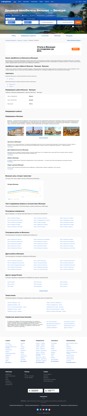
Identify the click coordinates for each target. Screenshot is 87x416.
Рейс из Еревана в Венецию (14, 269)
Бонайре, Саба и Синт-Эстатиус (11, 347)
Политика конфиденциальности (32, 405)
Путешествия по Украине (50, 379)
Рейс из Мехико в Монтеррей (14, 222)
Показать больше (43, 290)
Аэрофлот (68, 346)
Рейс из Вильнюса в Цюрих (40, 241)
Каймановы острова (10, 353)
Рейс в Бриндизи (38, 286)
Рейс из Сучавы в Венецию (40, 262)
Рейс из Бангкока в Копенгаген (15, 220)
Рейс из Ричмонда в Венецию (67, 260)
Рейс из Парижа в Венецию (67, 262)
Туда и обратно (10, 18)
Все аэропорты (55, 361)
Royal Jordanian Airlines (72, 343)
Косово (7, 358)
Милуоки (23, 343)
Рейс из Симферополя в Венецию (15, 262)
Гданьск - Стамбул (40, 343)
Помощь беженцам (48, 381)
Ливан (6, 360)
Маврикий (7, 355)
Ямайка (7, 357)
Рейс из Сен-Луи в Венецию (41, 269)
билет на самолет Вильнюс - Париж (55, 309)
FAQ (25, 374)
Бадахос (23, 357)
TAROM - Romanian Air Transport (71, 353)
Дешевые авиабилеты (11, 40)
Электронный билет (51, 325)
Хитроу (53, 346)
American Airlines (70, 355)
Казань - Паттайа (40, 352)
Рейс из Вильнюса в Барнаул (67, 241)
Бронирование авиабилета (53, 323)
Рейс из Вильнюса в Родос (40, 245)
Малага (22, 348)
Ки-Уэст (23, 354)
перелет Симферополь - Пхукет (54, 304)
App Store (46, 375)
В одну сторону (20, 18)
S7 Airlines (68, 360)
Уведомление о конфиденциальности (69, 405)
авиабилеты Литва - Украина (14, 311)
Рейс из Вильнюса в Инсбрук (14, 243)
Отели (6, 379)
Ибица (52, 348)
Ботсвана (7, 343)
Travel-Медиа (8, 382)
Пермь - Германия (40, 348)
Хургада (53, 352)
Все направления (40, 362)
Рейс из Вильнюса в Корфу (66, 245)
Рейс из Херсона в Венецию (67, 269)
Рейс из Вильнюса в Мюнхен (14, 239)
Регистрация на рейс (69, 321)
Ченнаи (22, 346)
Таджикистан (8, 349)
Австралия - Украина (41, 360)
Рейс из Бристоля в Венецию (14, 267)
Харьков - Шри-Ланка (41, 358)
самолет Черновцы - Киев (13, 302)
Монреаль (23, 350)
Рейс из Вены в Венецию (40, 260)
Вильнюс (20, 40)
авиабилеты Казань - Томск (14, 309)
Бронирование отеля (69, 325)
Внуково (53, 357)
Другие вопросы (68, 327)
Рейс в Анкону (10, 284)
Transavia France (70, 350)
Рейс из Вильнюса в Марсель (14, 248)
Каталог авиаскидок (10, 375)
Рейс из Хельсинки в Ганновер (14, 226)
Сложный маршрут (31, 18)
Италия (7, 351)
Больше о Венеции (43, 137)
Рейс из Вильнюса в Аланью (41, 243)
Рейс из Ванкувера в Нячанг (67, 220)
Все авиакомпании (70, 362)
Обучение (46, 377)
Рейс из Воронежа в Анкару (67, 224)
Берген (53, 354)
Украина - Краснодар (41, 350)
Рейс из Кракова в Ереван (13, 218)
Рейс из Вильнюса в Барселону (15, 241)
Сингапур (23, 359)
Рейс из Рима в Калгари (39, 226)
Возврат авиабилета (69, 323)
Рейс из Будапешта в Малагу (41, 224)
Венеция (25, 40)
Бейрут (22, 352)
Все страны (8, 362)
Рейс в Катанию (64, 284)
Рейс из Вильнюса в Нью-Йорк (67, 248)
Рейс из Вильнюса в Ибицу (66, 239)
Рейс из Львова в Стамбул (13, 224)
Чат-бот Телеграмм (29, 375)
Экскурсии (8, 381)
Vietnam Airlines (70, 358)
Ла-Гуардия (54, 343)
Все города (23, 361)
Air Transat (68, 348)
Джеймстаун (24, 355)
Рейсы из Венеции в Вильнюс (74, 40)
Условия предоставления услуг (16, 405)
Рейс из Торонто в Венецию (67, 267)
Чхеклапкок (54, 350)
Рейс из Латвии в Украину (66, 226)
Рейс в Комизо (63, 286)
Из (6, 22)
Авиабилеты (8, 374)
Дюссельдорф (54, 359)
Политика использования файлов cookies (50, 405)
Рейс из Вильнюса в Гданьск (41, 248)
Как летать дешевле (52, 321)
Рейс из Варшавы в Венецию (41, 267)
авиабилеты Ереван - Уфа (13, 304)
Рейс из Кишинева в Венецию (14, 260)
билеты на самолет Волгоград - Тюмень (56, 311)
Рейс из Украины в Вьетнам (40, 218)
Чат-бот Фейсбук (28, 377)
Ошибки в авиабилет (52, 327)
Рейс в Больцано (38, 284)
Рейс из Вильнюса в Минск (14, 245)
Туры (6, 377)
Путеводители (8, 384)
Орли (52, 355)
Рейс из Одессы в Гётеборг (66, 218)
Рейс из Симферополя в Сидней (42, 220)
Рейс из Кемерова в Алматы (67, 222)
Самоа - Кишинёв (40, 346)
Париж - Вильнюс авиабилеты (54, 302)
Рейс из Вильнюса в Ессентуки (67, 243)
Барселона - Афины (41, 357)
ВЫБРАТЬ (76, 49)
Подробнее (10, 146)
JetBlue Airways (70, 357)
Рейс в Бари (10, 286)
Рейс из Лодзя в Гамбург (40, 222)
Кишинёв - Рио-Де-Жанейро (40, 355)
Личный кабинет (48, 374)
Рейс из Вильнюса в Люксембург (42, 239)
